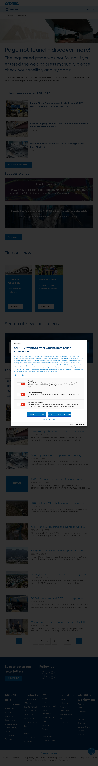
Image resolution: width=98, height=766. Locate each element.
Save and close (49, 419)
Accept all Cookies (36, 414)
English (17, 343)
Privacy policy (19, 375)
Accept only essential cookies (59, 414)
